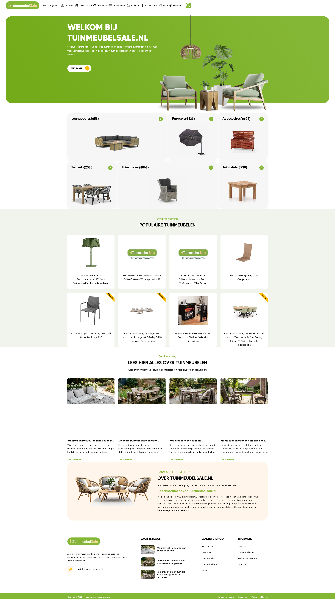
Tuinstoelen (85, 5)
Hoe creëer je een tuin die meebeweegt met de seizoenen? (171, 574)
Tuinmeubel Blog (246, 552)
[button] (188, 5)
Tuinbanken (119, 5)
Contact (242, 564)
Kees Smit (206, 552)
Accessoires (151, 5)
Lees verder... (75, 460)
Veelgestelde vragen (248, 558)
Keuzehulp (178, 5)
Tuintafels (102, 5)
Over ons (242, 546)
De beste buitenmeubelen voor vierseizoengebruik (171, 562)
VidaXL (205, 570)
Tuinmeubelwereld (210, 564)
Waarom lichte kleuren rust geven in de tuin (171, 549)
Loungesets (53, 5)
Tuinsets (69, 5)
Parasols (135, 5)
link (90, 262)
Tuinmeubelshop (209, 558)
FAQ (165, 5)
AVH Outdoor (208, 546)
